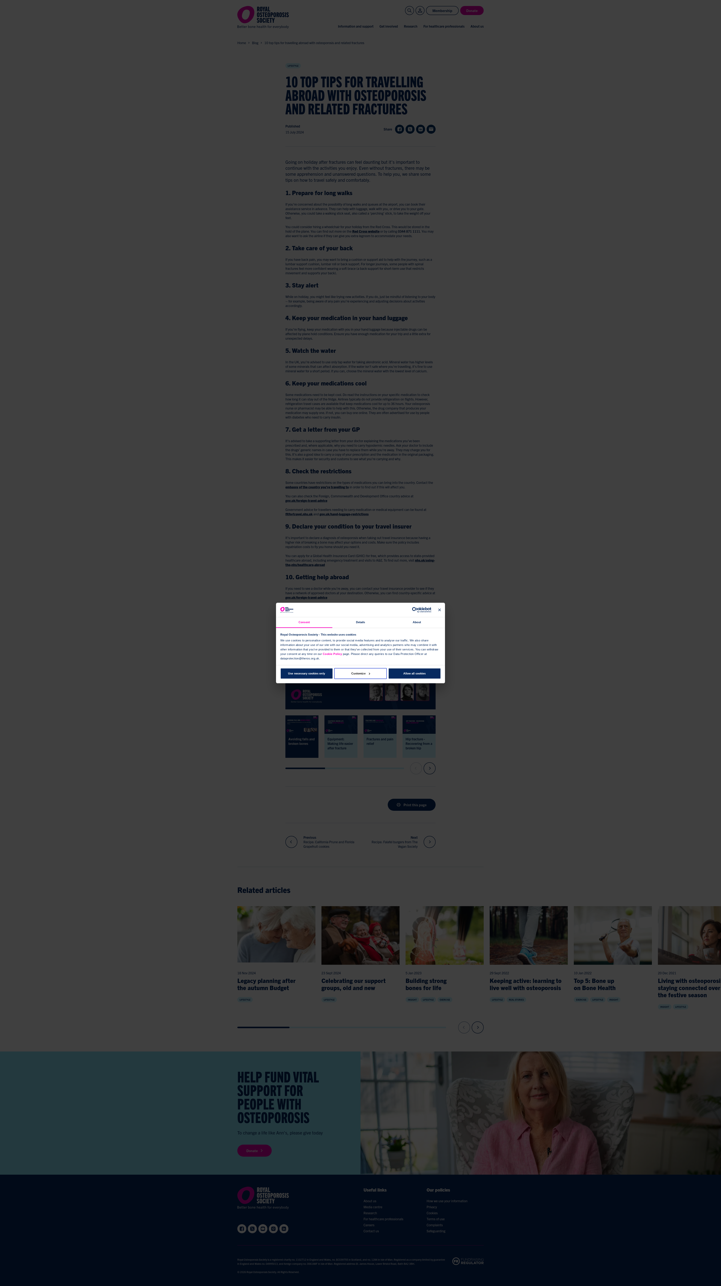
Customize (358, 673)
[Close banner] (439, 610)
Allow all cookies (414, 673)
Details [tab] (360, 622)
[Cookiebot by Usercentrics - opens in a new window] (414, 610)
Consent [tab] (304, 622)
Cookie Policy (332, 653)
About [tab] (417, 622)
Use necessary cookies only (306, 673)
